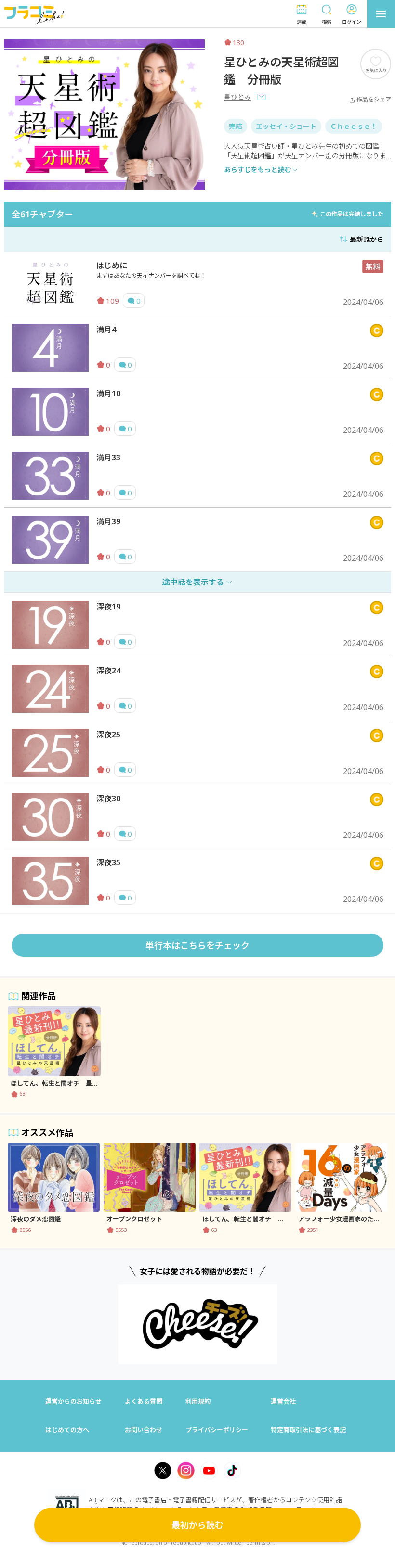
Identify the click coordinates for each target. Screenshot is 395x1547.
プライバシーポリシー (216, 1429)
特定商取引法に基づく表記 (308, 1429)
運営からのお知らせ (73, 1401)
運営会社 (283, 1401)
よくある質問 (143, 1401)
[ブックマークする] (375, 63)
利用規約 (198, 1401)
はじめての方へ (67, 1429)
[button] (301, 14)
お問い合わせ (143, 1429)
